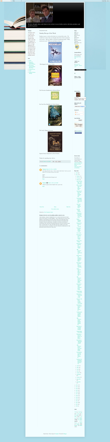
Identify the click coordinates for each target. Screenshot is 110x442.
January (78, 176)
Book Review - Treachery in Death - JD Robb (79, 328)
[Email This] (55, 161)
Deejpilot (57, 433)
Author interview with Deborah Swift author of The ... (79, 272)
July (78, 371)
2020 (77, 399)
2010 (77, 173)
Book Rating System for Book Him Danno (32, 66)
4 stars (80, 418)
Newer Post (42, 206)
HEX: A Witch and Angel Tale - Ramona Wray (79, 187)
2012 (77, 385)
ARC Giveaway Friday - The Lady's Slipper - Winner (79, 347)
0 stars (75, 411)
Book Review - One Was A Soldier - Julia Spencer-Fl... (79, 307)
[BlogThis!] (56, 161)
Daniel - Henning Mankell (79, 220)
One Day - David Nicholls (79, 210)
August (78, 372)
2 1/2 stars (80, 412)
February (78, 177)
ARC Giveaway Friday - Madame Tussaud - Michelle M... (79, 321)
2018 (77, 395)
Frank (78, 424)
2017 (77, 393)
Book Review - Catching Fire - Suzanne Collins (79, 237)
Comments (78, 114)
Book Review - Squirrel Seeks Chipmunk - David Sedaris (79, 286)
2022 (77, 402)
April (78, 365)
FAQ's (30, 70)
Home (55, 206)
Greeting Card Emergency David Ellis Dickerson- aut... (79, 361)
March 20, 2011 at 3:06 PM (51, 169)
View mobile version (55, 209)
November (79, 379)
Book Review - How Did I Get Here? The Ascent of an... (79, 215)
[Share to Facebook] (59, 161)
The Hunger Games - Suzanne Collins (79, 229)
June (78, 369)
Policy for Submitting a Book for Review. (32, 63)
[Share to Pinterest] (60, 161)
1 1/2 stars (79, 411)
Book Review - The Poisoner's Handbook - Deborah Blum (79, 258)
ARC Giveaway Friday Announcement (79, 251)
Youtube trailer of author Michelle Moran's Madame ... (79, 314)
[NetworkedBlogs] (78, 131)
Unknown (44, 169)
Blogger (65, 433)
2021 (77, 400)
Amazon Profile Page (78, 162)
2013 (77, 386)
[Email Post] (53, 161)
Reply (43, 179)
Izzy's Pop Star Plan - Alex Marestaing (79, 182)
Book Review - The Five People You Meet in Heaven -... (79, 336)
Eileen (81, 422)
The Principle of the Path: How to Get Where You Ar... (79, 200)
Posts (77, 112)
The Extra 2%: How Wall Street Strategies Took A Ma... (79, 193)
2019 (77, 397)
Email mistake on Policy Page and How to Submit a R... (79, 355)
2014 (77, 388)
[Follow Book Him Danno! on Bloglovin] (79, 107)
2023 (77, 404)
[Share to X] (57, 161)
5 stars (80, 420)
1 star (75, 412)
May (78, 367)
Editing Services (32, 69)
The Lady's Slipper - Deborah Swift (79, 206)
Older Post (68, 206)
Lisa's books (79, 232)
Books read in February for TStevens (79, 224)
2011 (77, 174)
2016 (77, 392)
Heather (75, 425)
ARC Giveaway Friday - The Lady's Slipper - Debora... (79, 279)
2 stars (77, 413)
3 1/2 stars (78, 414)
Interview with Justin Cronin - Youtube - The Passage (79, 301)
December (79, 381)
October (78, 377)
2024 (77, 406)
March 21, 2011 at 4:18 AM (53, 182)
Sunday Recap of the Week (79, 292)
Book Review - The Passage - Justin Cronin (79, 295)
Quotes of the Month (79, 241)
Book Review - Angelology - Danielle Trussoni (79, 341)
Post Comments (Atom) (48, 212)
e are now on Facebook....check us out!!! (78, 65)
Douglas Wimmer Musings (32, 73)
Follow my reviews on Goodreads (77, 167)
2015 (77, 390)
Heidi (81, 425)
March (78, 179)
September (79, 374)
